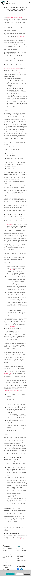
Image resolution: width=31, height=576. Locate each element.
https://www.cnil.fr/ (21, 36)
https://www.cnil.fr (11, 326)
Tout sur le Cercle (21, 549)
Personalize (19, 574)
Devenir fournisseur (21, 550)
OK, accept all (10, 574)
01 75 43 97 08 (20, 565)
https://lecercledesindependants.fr (15, 17)
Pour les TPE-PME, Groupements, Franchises (21, 556)
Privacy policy (27, 574)
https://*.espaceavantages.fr (15, 72)
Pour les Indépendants (22, 560)
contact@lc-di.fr (10, 224)
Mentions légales (7, 565)
